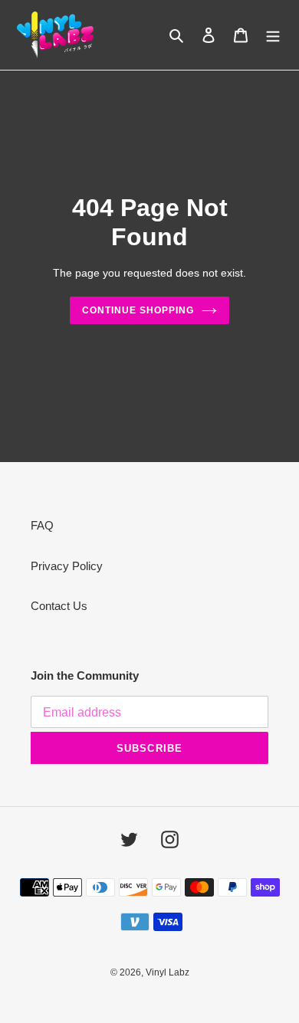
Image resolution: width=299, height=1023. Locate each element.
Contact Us (59, 605)
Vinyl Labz (167, 972)
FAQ (42, 525)
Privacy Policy (67, 565)
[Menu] (273, 34)
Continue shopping (138, 310)
